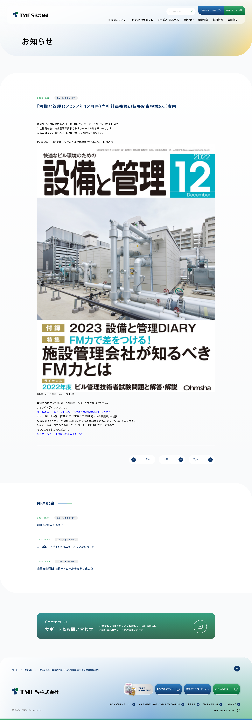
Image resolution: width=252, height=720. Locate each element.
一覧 (166, 459)
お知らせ (233, 20)
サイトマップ (231, 704)
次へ (195, 459)
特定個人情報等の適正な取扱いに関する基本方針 (159, 704)
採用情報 (218, 20)
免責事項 (191, 704)
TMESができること (141, 20)
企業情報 (203, 20)
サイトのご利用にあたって (120, 704)
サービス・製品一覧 (168, 20)
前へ (148, 459)
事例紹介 (189, 20)
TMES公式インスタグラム (225, 710)
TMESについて (116, 20)
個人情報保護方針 (210, 704)
